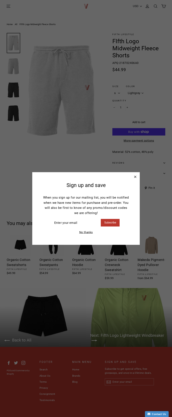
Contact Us (158, 414)
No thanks (86, 232)
